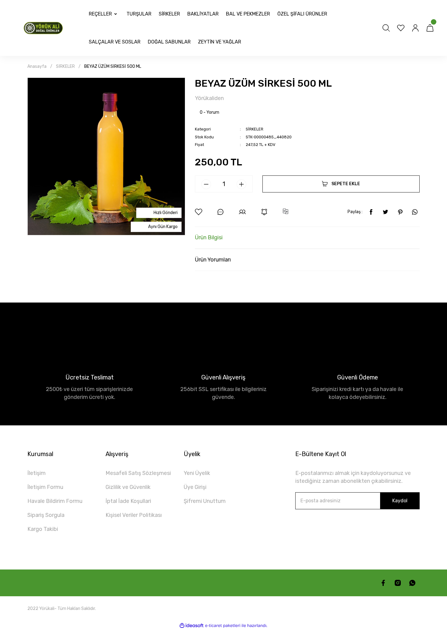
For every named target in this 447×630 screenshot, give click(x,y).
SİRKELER (254, 129)
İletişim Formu (45, 487)
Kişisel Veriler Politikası (134, 515)
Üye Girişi (195, 487)
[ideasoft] (191, 625)
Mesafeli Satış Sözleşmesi (138, 473)
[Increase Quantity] (241, 184)
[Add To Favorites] (198, 212)
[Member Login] (415, 28)
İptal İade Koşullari (128, 501)
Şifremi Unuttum (205, 501)
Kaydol (399, 501)
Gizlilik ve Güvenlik (128, 487)
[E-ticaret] (223, 625)
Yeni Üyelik (197, 473)
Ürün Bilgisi (209, 237)
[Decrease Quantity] (206, 184)
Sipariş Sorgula (45, 515)
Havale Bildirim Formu (54, 501)
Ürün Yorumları (213, 259)
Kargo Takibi (42, 529)
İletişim (36, 473)
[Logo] (44, 28)
